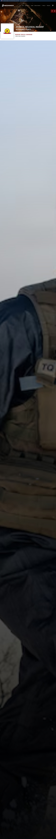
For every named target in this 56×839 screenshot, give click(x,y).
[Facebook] (52, 11)
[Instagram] (54, 11)
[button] (24, 0)
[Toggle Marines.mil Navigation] (53, 5)
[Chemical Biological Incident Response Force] (8, 5)
